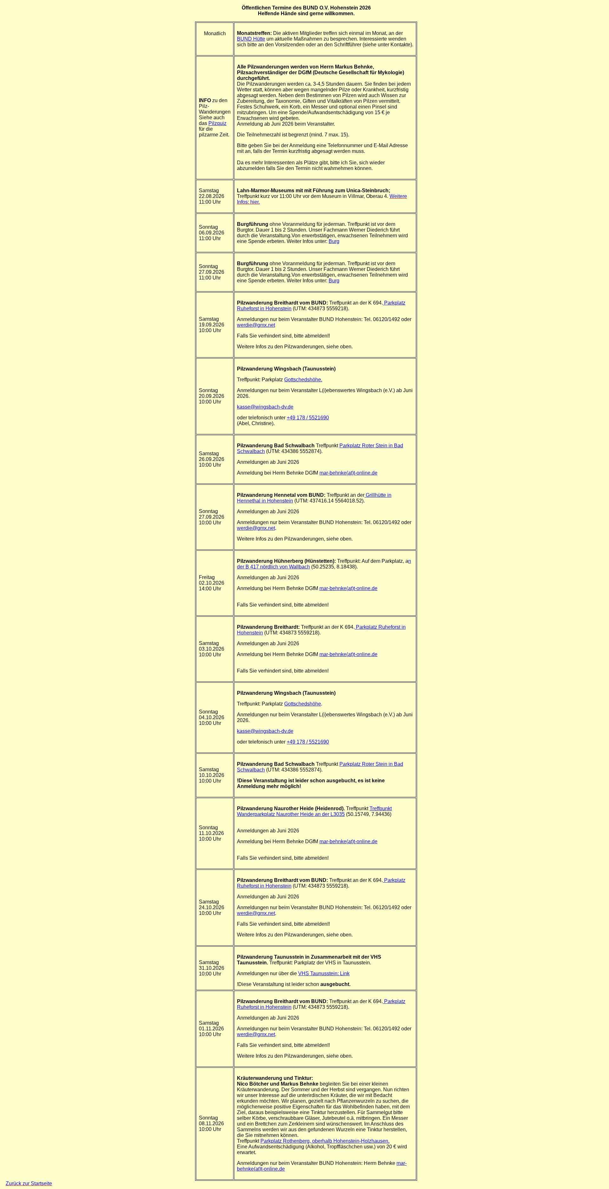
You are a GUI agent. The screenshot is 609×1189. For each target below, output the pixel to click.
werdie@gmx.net (256, 325)
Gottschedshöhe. (303, 379)
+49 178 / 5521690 (308, 417)
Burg (334, 241)
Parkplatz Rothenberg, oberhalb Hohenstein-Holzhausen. (325, 1141)
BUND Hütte (251, 39)
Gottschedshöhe (302, 703)
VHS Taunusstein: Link (324, 973)
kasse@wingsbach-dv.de (265, 407)
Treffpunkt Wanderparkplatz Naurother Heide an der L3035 (314, 811)
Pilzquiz (217, 123)
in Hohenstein (277, 500)
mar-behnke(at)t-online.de (348, 473)
